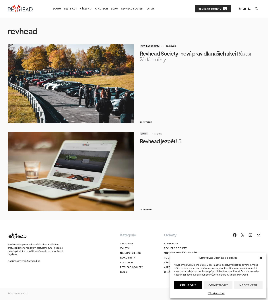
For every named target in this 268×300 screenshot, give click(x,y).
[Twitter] (242, 235)
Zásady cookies (216, 293)
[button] (261, 257)
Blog (144, 134)
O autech (126, 262)
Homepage (171, 243)
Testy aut (126, 243)
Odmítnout (218, 285)
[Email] (258, 235)
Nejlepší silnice (130, 253)
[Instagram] (250, 235)
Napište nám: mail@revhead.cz (24, 261)
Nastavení (248, 285)
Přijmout (188, 285)
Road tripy (127, 257)
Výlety (124, 248)
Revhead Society (212, 9)
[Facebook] (234, 235)
